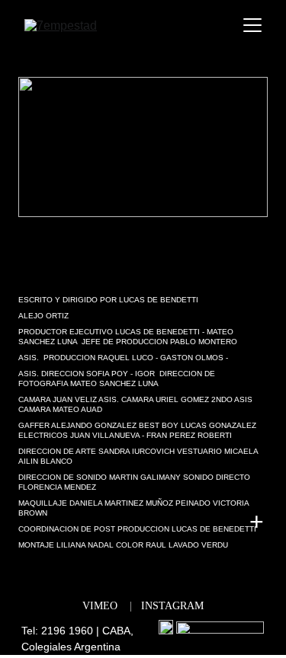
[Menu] (252, 25)
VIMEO (99, 606)
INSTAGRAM (172, 606)
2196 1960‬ (67, 630)
